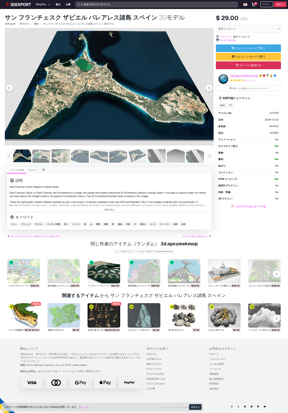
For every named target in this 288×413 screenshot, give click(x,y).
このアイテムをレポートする (250, 206)
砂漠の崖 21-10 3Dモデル (100, 330)
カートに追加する (250, 65)
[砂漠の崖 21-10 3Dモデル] (104, 315)
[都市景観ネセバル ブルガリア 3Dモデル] (184, 271)
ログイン (267, 4)
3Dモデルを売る (155, 373)
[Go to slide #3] (61, 156)
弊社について (29, 349)
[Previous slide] (9, 88)
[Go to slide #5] (99, 156)
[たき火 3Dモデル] (224, 315)
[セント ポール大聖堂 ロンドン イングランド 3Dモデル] (224, 271)
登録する (280, 4)
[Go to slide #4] (80, 156)
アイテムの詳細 (16, 170)
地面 (175, 224)
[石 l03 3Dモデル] (184, 315)
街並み (143, 224)
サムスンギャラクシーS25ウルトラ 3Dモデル (35, 236)
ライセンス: (226, 36)
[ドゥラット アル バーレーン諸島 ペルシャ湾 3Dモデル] (104, 271)
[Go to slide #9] (176, 156)
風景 (98, 224)
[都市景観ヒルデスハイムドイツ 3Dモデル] (63, 271)
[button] (276, 274)
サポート (214, 354)
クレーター (165, 224)
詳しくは (84, 406)
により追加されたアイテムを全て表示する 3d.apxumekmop (144, 251)
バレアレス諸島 (53, 224)
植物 (106, 224)
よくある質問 (216, 364)
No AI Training (228, 40)
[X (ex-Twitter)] (238, 407)
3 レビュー (249, 80)
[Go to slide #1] (22, 156)
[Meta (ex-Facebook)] (252, 407)
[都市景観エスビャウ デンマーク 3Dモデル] (144, 271)
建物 (120, 224)
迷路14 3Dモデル (56, 330)
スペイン (76, 224)
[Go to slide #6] (118, 156)
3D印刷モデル (154, 359)
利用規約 (214, 383)
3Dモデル (151, 354)
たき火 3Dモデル (216, 330)
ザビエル (39, 224)
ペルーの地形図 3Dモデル (20, 330)
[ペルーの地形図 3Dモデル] (23, 315)
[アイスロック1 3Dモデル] (264, 315)
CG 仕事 (150, 388)
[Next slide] (209, 88)
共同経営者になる (155, 378)
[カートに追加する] (29, 279)
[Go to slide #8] (157, 156)
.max (222, 105)
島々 (66, 224)
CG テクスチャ (154, 369)
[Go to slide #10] (195, 156)
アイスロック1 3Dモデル (260, 330)
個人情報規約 (216, 378)
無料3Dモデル (154, 364)
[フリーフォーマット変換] (230, 105)
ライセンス (215, 369)
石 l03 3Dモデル (176, 330)
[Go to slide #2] (41, 156)
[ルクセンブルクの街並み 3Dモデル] (264, 271)
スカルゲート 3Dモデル (139, 330)
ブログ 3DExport (155, 383)
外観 (128, 224)
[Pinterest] (245, 407)
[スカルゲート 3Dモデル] (144, 315)
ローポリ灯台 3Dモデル (194, 236)
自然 (183, 224)
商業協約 (214, 373)
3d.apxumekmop (244, 75)
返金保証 (214, 388)
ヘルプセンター (217, 359)
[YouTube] (265, 407)
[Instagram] (232, 407)
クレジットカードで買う (250, 48)
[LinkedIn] (258, 407)
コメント (33, 170)
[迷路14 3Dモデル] (63, 315)
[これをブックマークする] (35, 279)
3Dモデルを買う (157, 349)
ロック (153, 224)
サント (14, 224)
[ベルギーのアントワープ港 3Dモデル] (23, 271)
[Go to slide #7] (137, 156)
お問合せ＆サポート (222, 349)
